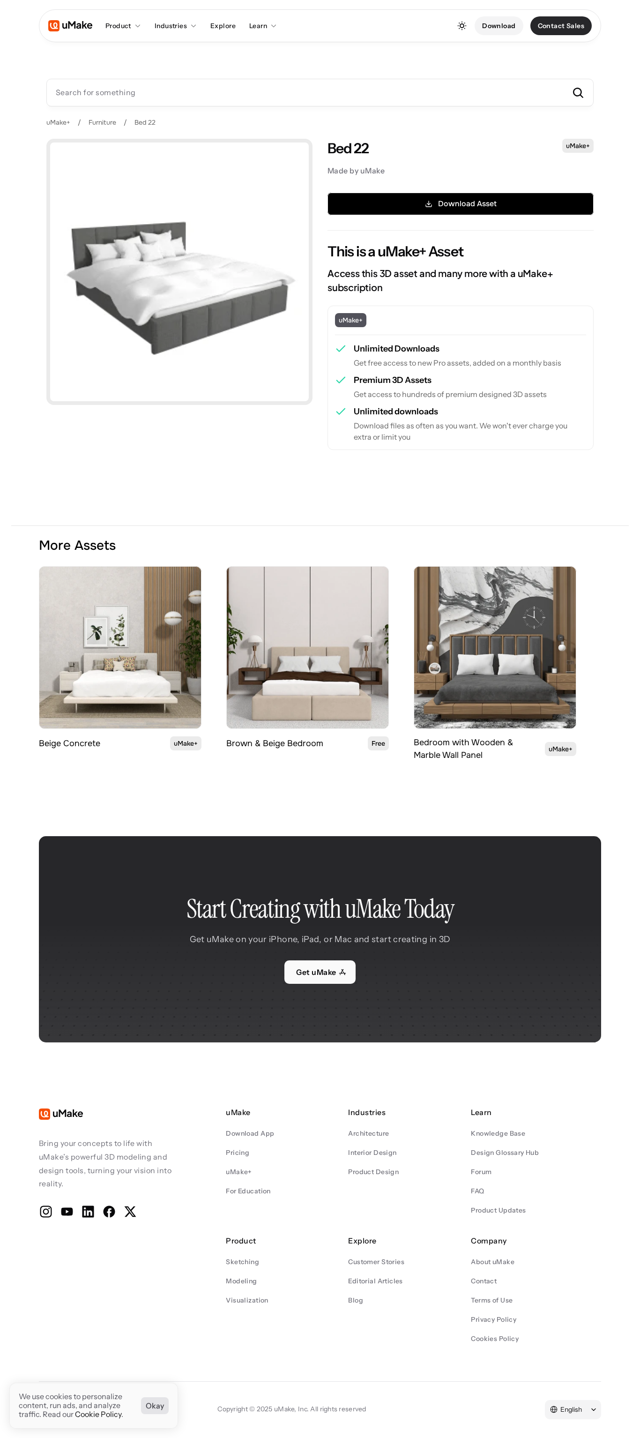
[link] (120, 647)
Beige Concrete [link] (69, 743)
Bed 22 (145, 122)
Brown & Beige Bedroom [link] (274, 743)
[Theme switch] (462, 25)
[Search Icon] (320, 92)
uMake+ (58, 122)
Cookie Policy (98, 1414)
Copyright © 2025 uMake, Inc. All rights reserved (291, 1409)
